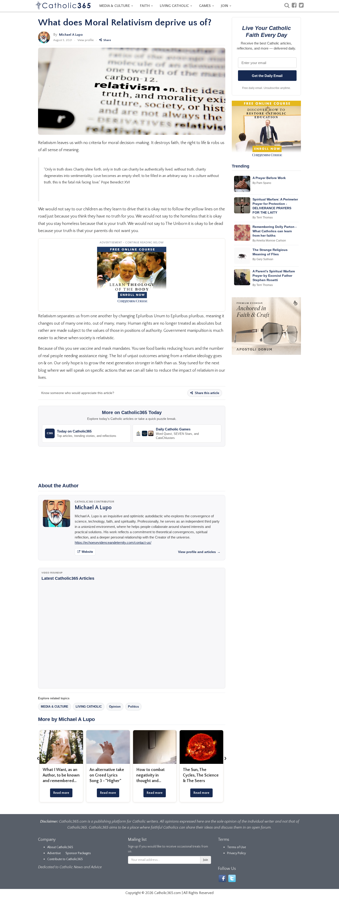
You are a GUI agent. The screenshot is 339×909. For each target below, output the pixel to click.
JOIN (225, 6)
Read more (61, 793)
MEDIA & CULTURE (115, 6)
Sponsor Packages (78, 853)
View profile (85, 40)
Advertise (54, 853)
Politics (133, 706)
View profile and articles (199, 552)
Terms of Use (236, 847)
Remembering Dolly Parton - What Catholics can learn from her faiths (275, 231)
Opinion (115, 706)
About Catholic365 (60, 847)
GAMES (205, 6)
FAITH (145, 6)
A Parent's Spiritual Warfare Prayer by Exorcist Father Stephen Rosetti (274, 275)
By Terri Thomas (263, 217)
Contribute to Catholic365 (65, 859)
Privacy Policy (236, 853)
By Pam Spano (262, 183)
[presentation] (38, 758)
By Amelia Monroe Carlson (269, 240)
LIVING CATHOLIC (175, 6)
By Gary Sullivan (263, 259)
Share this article (206, 393)
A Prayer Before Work (269, 178)
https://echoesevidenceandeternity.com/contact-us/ (113, 542)
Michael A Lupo (71, 35)
